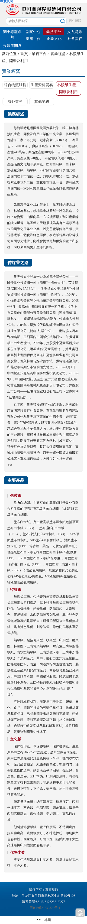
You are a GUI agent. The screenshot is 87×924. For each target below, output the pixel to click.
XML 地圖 (43, 920)
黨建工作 (33, 39)
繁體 (78, 21)
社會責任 (75, 39)
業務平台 (53, 32)
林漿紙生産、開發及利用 (68, 88)
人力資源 (74, 32)
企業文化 (54, 39)
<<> (10, 465)
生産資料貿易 (42, 85)
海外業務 (15, 102)
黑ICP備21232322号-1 (45, 908)
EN (71, 21)
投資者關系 (12, 46)
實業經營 (58, 54)
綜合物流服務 (15, 85)
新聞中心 (33, 32)
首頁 (24, 54)
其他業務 (41, 102)
